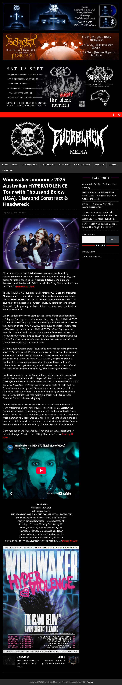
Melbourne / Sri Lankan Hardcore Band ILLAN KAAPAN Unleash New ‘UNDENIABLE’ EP (99, 195)
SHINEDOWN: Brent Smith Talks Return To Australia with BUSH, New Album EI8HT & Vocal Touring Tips (99, 215)
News (15, 164)
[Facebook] (113, 114)
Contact (113, 164)
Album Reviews (29, 164)
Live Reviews (48, 164)
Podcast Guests (82, 164)
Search (112, 239)
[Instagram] (119, 114)
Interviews (64, 164)
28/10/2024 (12, 212)
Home (5, 164)
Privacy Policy (88, 251)
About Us (99, 164)
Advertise (7, 170)
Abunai (90, 682)
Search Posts (88, 234)
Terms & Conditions (92, 256)
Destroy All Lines (70, 540)
